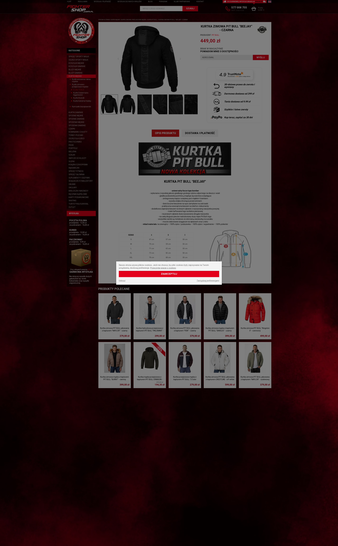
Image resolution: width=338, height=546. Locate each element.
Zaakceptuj (169, 273)
